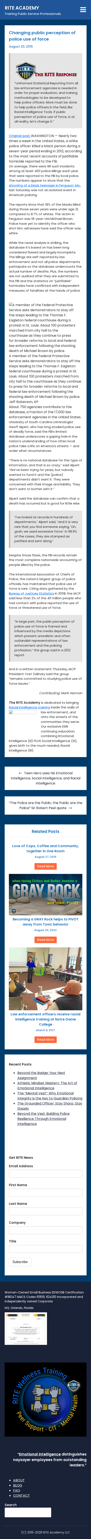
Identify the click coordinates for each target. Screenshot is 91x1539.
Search (11, 1504)
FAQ (16, 1490)
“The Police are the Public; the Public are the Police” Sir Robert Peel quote (45, 805)
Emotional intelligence (40, 1454)
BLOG (17, 1485)
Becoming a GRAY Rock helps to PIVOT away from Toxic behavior (46, 922)
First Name (18, 1185)
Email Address (21, 1166)
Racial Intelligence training (29, 707)
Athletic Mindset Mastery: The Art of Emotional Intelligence (47, 1086)
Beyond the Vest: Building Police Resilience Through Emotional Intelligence (43, 1118)
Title (12, 1241)
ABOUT (19, 1480)
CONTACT (21, 1495)
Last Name (18, 1203)
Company (17, 1222)
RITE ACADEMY (22, 8)
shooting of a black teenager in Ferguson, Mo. (44, 185)
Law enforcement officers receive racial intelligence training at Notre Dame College (45, 1019)
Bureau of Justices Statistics (31, 593)
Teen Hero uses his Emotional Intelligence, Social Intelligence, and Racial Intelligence (45, 778)
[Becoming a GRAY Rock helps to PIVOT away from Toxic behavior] (45, 914)
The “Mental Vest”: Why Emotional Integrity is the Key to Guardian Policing (49, 1096)
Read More (45, 866)
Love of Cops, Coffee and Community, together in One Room (45, 849)
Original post (20, 135)
